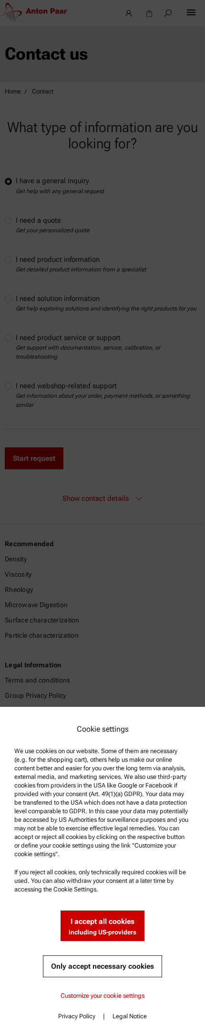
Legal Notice (130, 1016)
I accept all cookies (102, 926)
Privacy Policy (76, 1016)
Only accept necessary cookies (102, 966)
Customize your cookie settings (102, 995)
